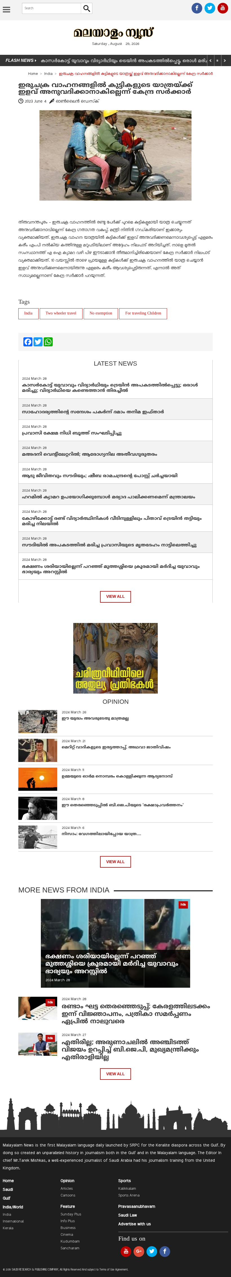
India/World (13, 1207)
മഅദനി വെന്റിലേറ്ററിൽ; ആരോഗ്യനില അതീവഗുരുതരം (89, 454)
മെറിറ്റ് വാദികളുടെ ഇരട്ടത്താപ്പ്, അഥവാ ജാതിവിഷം (116, 747)
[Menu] (6, 10)
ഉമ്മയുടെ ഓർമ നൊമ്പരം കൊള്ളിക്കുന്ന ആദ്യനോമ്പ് (117, 776)
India (48, 74)
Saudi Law (127, 1215)
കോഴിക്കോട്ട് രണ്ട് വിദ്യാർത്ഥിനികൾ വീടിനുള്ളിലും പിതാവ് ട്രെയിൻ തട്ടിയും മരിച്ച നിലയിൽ (112, 521)
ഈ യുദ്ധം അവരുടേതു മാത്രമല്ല (95, 718)
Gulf (6, 1198)
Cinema (67, 1235)
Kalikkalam (127, 1189)
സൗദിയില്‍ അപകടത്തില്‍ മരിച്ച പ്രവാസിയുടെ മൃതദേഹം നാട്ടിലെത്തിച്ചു (109, 545)
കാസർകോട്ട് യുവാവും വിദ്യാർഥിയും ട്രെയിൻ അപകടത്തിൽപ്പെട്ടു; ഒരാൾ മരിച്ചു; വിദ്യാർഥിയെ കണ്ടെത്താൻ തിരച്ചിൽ (110, 388)
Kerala (8, 1228)
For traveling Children (143, 313)
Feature (68, 1206)
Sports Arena (128, 1195)
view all (115, 596)
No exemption (101, 313)
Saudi (8, 1189)
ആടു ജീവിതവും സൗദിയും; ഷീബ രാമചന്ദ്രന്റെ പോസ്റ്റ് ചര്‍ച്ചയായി (99, 476)
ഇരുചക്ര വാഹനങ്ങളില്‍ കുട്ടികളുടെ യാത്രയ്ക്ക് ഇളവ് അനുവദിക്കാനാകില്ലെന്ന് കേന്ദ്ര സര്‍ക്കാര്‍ (105, 88)
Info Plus (68, 1221)
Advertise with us (134, 1224)
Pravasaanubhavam (136, 1206)
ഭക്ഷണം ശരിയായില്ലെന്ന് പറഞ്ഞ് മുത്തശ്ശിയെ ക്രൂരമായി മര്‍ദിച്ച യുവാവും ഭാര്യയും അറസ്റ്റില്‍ (111, 569)
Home (33, 74)
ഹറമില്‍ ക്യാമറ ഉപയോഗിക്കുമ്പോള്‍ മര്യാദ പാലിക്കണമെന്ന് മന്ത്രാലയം (108, 497)
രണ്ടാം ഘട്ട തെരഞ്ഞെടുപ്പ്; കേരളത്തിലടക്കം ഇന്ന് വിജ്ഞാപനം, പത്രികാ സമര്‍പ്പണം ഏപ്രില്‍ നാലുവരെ (136, 1014)
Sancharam (70, 1248)
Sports (124, 1180)
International (13, 1221)
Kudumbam (70, 1241)
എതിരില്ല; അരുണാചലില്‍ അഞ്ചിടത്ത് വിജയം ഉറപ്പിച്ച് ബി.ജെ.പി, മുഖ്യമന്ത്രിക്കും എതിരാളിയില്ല (130, 1050)
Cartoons (68, 1195)
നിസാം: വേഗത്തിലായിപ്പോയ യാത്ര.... (101, 834)
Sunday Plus (71, 1214)
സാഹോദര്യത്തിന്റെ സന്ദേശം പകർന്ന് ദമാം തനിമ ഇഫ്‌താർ (93, 412)
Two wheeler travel (61, 313)
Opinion (67, 1180)
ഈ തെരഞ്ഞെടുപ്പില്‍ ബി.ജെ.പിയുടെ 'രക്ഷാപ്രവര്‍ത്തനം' (123, 805)
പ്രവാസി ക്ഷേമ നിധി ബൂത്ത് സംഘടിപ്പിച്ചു (72, 433)
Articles (67, 1189)
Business (68, 1228)
